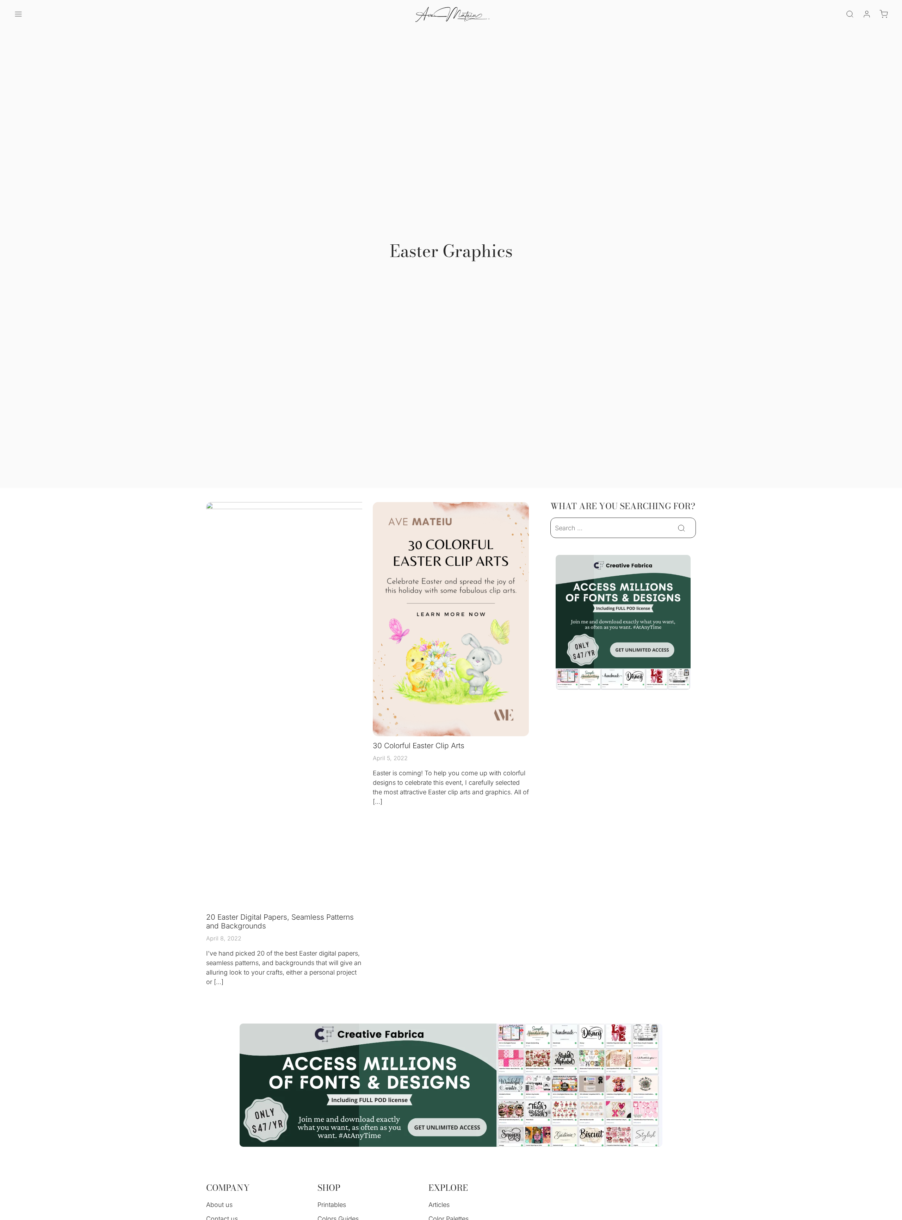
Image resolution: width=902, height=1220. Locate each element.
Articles (439, 1204)
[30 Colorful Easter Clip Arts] (451, 619)
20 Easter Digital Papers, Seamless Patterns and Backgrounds (280, 921)
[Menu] (18, 14)
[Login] (867, 14)
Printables (331, 1204)
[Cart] (883, 14)
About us (219, 1204)
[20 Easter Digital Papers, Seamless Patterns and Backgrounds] (341, 705)
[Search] (850, 14)
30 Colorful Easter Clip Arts (418, 745)
